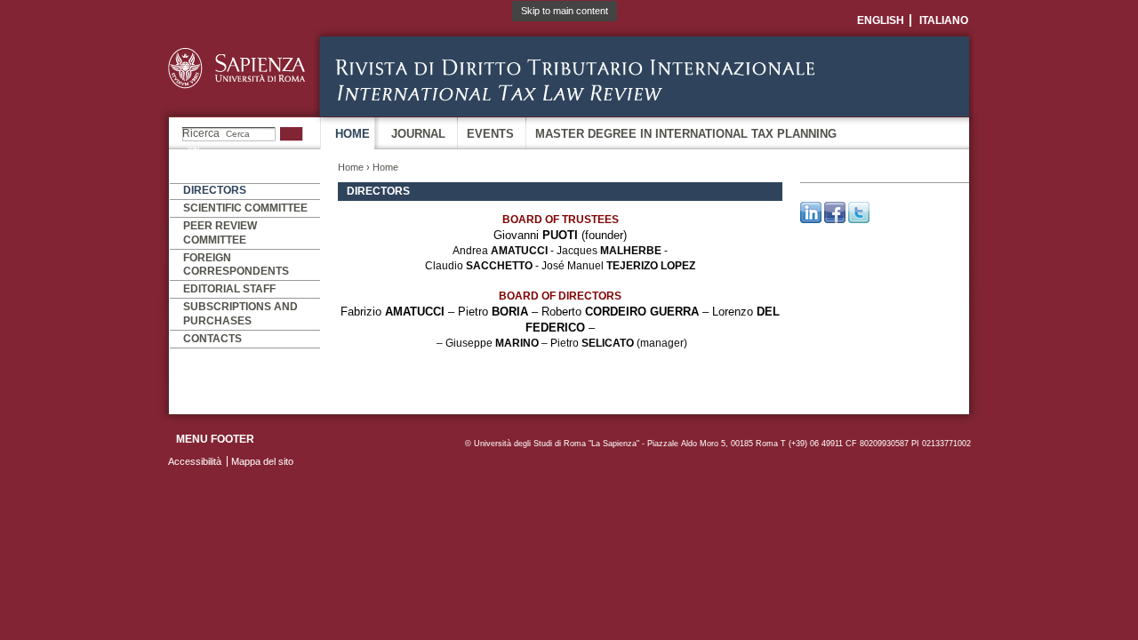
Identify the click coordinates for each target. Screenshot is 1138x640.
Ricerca (201, 133)
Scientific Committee (245, 208)
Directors (214, 190)
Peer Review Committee (220, 233)
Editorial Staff (229, 289)
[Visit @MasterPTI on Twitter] (859, 219)
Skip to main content (564, 10)
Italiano (943, 20)
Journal (418, 133)
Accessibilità (194, 461)
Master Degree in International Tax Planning (686, 133)
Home (352, 133)
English (880, 20)
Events (490, 133)
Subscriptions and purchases (240, 313)
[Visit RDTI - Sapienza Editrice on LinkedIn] (810, 219)
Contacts (212, 338)
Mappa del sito (262, 461)
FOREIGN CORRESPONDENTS (236, 265)
